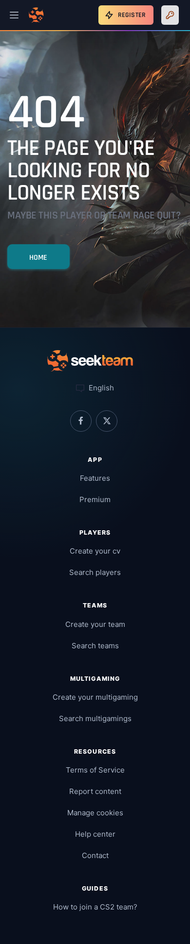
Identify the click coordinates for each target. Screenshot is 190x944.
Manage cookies (95, 812)
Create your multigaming (95, 697)
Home (38, 258)
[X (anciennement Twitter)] (106, 421)
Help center (95, 834)
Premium (95, 499)
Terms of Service (95, 770)
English (100, 387)
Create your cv (95, 551)
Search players (95, 572)
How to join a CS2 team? (95, 906)
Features (95, 478)
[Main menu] (14, 15)
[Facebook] (81, 421)
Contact (95, 855)
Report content (95, 791)
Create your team (95, 624)
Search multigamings (95, 718)
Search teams (95, 645)
